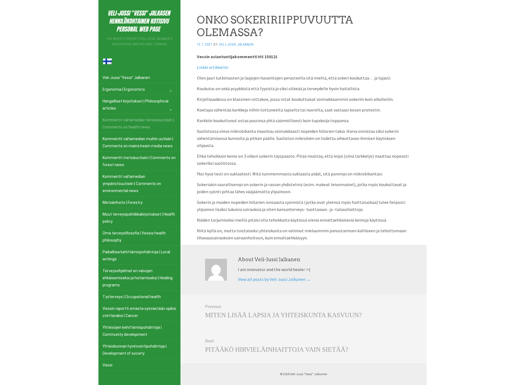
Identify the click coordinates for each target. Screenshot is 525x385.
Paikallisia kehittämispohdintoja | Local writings (136, 255)
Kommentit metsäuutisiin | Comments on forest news (139, 161)
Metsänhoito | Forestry (122, 202)
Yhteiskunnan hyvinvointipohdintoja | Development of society (135, 349)
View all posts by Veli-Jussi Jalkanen (274, 279)
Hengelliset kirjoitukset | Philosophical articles (135, 104)
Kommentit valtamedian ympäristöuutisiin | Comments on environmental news (132, 183)
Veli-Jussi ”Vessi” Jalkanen (126, 77)
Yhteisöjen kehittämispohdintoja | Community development (132, 331)
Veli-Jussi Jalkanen (236, 44)
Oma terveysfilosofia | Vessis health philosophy (134, 236)
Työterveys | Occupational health (132, 297)
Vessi (107, 365)
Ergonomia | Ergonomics (124, 89)
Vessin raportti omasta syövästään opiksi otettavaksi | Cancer (139, 312)
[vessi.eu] (139, 20)
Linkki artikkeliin (212, 67)
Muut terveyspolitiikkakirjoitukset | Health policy (139, 218)
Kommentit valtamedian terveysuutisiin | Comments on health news (138, 123)
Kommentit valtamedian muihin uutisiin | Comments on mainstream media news (138, 142)
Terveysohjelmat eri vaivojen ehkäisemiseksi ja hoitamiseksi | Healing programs (138, 278)
